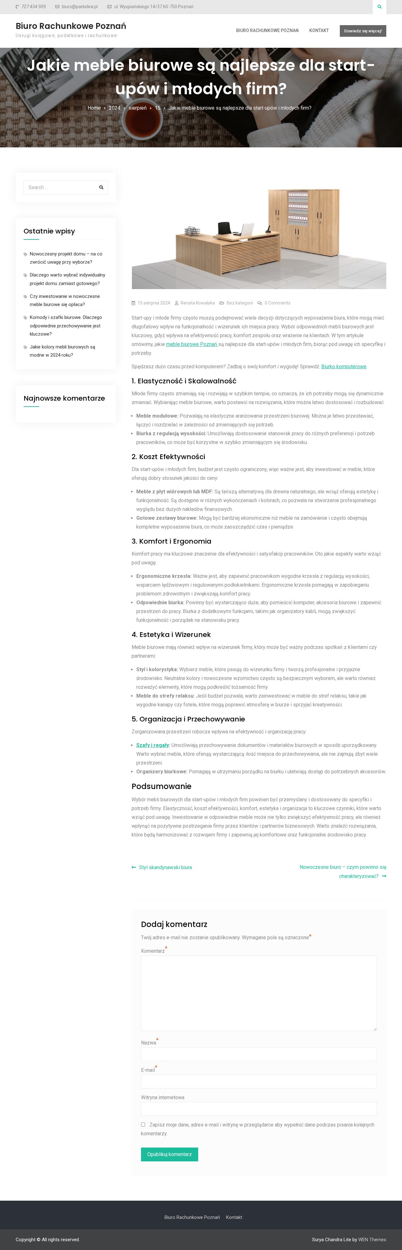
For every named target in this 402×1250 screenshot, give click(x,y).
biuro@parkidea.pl (80, 6)
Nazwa (148, 1043)
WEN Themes (372, 1239)
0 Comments (278, 302)
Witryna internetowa (162, 1097)
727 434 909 (33, 6)
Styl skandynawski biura (165, 867)
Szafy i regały (152, 745)
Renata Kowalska (198, 302)
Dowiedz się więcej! (363, 31)
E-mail (148, 1070)
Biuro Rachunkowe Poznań (71, 26)
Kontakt (319, 30)
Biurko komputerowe (344, 367)
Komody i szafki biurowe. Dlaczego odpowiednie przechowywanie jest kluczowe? (66, 326)
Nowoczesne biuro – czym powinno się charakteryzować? (343, 871)
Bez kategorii (240, 302)
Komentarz (153, 951)
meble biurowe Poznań (192, 344)
